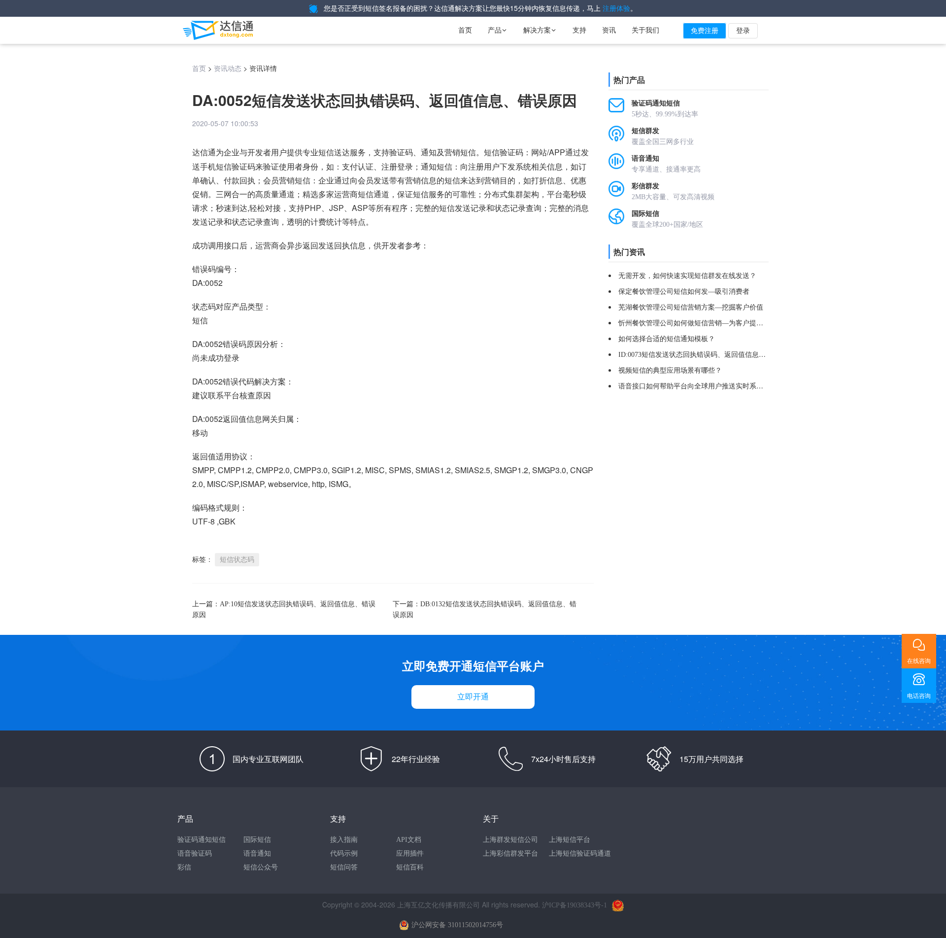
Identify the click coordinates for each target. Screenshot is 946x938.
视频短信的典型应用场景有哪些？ (670, 370)
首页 (465, 30)
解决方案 (540, 30)
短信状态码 (237, 559)
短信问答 (344, 867)
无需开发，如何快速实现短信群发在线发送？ (687, 275)
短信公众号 (260, 867)
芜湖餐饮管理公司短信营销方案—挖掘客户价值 (690, 307)
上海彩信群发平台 (510, 853)
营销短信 (460, 152)
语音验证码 (194, 853)
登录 (743, 31)
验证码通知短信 (201, 839)
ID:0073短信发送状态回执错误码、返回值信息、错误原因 (705, 354)
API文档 (408, 839)
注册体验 (616, 8)
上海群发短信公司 (510, 839)
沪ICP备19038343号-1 (574, 905)
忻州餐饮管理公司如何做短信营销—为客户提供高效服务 (704, 323)
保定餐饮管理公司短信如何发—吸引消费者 (683, 291)
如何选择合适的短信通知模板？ (666, 339)
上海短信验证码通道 (580, 853)
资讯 (609, 30)
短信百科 (410, 867)
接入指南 (344, 839)
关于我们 (645, 30)
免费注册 (704, 31)
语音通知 (257, 853)
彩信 (184, 867)
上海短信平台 (569, 839)
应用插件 (410, 853)
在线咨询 (919, 661)
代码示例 (344, 853)
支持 (579, 30)
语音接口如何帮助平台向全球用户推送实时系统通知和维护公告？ (718, 386)
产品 (497, 30)
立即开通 (473, 697)
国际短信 (257, 839)
